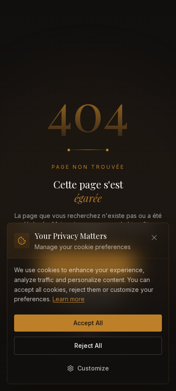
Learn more (69, 299)
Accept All (88, 322)
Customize (93, 368)
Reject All (88, 345)
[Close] (154, 237)
